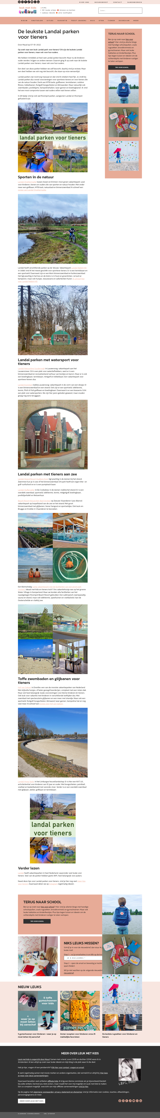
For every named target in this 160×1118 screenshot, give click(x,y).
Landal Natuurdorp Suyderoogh (31, 368)
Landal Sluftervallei (26, 489)
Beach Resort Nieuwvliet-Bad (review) (34, 500)
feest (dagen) (78, 21)
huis (92, 21)
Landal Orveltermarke (27, 181)
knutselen (37, 21)
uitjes (50, 21)
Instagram (53, 883)
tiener (111, 21)
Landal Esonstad (25, 384)
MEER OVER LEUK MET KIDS (31, 1100)
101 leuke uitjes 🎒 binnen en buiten (58, 10)
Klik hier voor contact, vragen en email (67, 1067)
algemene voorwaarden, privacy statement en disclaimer (58, 1091)
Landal (21, 872)
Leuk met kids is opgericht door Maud (34, 1059)
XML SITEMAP (49, 1114)
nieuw (24, 21)
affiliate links (53, 1081)
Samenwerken (134, 2)
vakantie (62, 21)
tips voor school (122, 67)
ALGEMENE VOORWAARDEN (29, 1114)
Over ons (84, 2)
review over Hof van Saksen (51, 703)
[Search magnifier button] (140, 9)
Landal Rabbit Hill (79, 267)
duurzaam (124, 21)
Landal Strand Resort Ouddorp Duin (33, 478)
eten (101, 21)
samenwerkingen (41, 1075)
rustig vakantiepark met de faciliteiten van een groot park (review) (49, 588)
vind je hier (83, 1086)
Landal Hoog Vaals (26, 781)
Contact (117, 2)
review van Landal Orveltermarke (32, 190)
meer (136, 21)
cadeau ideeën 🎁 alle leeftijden (57, 13)
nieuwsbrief (101, 2)
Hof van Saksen (24, 687)
